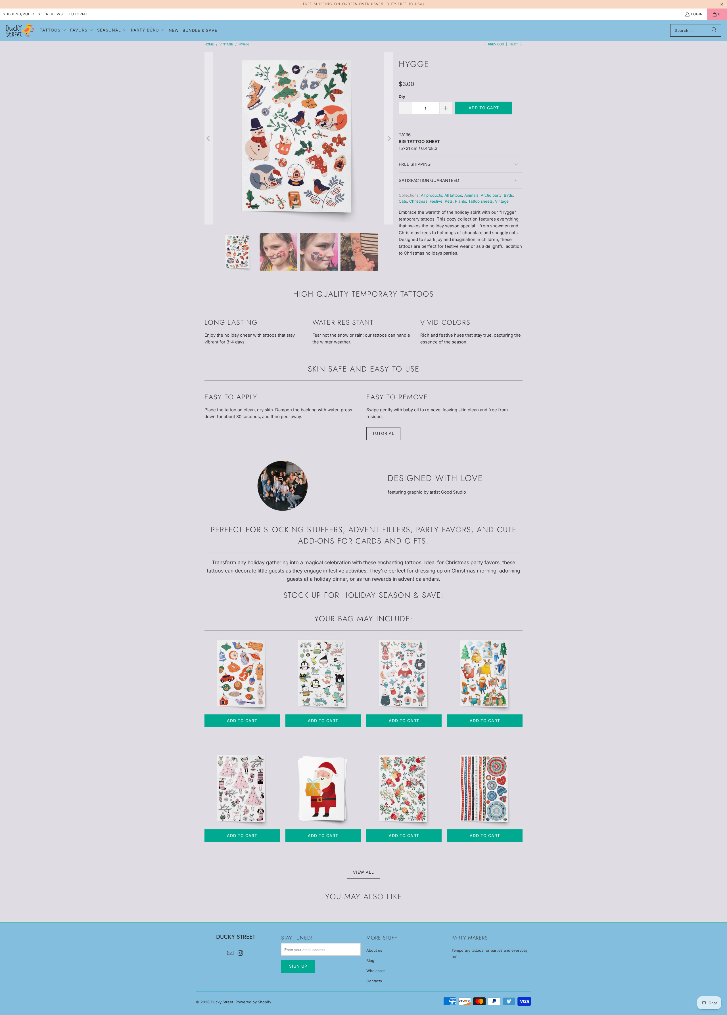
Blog (370, 960)
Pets (449, 201)
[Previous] (208, 138)
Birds (508, 195)
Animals (471, 195)
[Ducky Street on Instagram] (240, 953)
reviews (54, 14)
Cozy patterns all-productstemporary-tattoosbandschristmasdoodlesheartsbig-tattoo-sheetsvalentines (485, 789)
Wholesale (375, 970)
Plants (460, 201)
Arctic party (491, 195)
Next (514, 44)
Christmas (418, 201)
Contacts (374, 981)
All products (431, 195)
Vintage (502, 201)
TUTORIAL (383, 433)
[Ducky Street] (20, 30)
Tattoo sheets (480, 201)
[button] (53, 30)
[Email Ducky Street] (230, 953)
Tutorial (78, 14)
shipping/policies (21, 14)
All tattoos (453, 195)
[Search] (714, 30)
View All (363, 872)
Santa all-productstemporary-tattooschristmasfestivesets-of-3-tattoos (323, 789)
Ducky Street (222, 1002)
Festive (436, 201)
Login (697, 14)
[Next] (388, 138)
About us (374, 950)
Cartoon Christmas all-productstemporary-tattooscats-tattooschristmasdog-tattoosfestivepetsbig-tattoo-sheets (485, 674)
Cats (403, 201)
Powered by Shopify (253, 1002)
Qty (402, 96)
